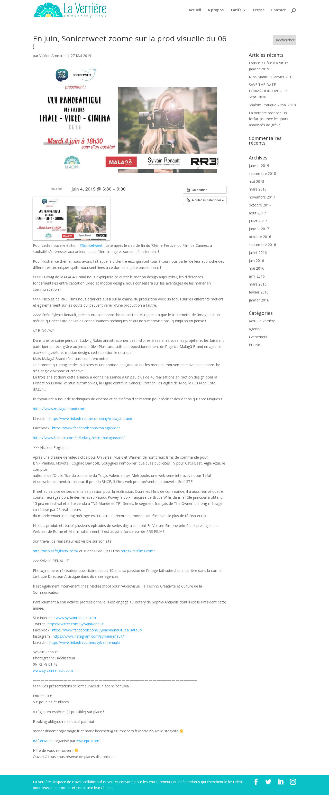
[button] (204, 200)
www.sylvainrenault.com (76, 617)
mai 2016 (256, 268)
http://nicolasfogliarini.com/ (55, 550)
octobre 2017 (260, 205)
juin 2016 (256, 260)
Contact (278, 10)
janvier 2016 (259, 300)
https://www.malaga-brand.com (59, 408)
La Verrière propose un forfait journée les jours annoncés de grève (268, 119)
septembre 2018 (262, 173)
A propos (216, 10)
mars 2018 (258, 189)
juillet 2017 (258, 221)
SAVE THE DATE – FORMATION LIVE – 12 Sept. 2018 (268, 90)
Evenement (258, 336)
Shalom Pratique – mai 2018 (272, 104)
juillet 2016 (258, 252)
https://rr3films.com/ (138, 550)
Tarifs (235, 10)
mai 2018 (256, 181)
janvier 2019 (259, 165)
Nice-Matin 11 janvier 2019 (271, 76)
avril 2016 (257, 276)
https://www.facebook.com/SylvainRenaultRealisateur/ (97, 630)
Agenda (255, 328)
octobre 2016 (260, 236)
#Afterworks (43, 740)
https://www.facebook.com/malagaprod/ (86, 427)
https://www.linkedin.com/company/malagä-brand (90, 418)
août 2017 (257, 213)
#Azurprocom (87, 740)
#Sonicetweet (91, 245)
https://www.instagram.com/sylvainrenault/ (88, 636)
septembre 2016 (262, 244)
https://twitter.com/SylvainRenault (76, 623)
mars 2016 (258, 284)
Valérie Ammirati (53, 55)
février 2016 (259, 292)
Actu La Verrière (262, 320)
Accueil (195, 10)
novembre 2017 (262, 197)
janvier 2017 (259, 228)
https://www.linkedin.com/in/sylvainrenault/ (84, 642)
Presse (258, 10)
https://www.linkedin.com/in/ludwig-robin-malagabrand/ (79, 437)
